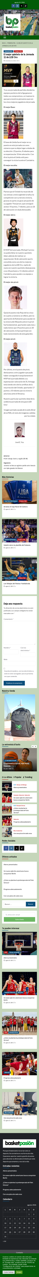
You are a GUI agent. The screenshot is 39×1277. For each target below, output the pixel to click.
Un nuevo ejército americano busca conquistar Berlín (23, 799)
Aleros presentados (20, 787)
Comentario (8, 619)
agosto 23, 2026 (9, 1120)
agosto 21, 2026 (9, 509)
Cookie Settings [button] (8, 1272)
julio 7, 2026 (8, 769)
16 (34, 1223)
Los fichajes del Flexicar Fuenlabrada (17, 583)
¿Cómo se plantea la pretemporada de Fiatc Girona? (21, 810)
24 (5, 1232)
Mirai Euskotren (18, 831)
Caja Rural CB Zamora (11, 501)
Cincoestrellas (8, 51)
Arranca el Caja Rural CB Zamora (16, 507)
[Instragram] (17, 6)
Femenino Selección (19, 795)
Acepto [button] (19, 1272)
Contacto (19, 1252)
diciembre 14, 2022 (10, 61)
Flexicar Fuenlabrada (10, 578)
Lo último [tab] (8, 777)
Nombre (7, 648)
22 (29, 1228)
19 (15, 1228)
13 (19, 1223)
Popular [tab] (17, 777)
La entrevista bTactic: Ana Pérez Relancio (16, 764)
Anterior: (16, 457)
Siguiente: (19, 465)
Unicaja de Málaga (21, 785)
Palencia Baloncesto (10, 539)
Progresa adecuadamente (22, 822)
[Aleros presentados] (7, 786)
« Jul (4, 1241)
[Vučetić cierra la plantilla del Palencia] (19, 530)
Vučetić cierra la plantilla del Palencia (17, 545)
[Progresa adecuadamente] (7, 820)
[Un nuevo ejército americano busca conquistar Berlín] (7, 797)
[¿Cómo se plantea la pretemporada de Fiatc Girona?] (7, 809)
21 (24, 1228)
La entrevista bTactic (10, 760)
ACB (15, 785)
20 (19, 1228)
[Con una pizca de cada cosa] (7, 832)
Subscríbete (19, 919)
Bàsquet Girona (20, 805)
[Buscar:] (15, 904)
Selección (27, 795)
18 (10, 1228)
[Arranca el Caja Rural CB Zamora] (19, 492)
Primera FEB (18, 51)
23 (34, 1228)
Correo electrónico (25, 649)
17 (5, 1228)
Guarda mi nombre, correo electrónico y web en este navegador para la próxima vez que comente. (19, 673)
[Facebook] (13, 6)
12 (15, 1223)
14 (24, 1223)
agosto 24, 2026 (9, 960)
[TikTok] (25, 6)
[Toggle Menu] (5, 37)
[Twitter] (21, 6)
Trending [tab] (28, 777)
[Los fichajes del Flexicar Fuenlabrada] (19, 569)
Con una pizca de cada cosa (23, 833)
